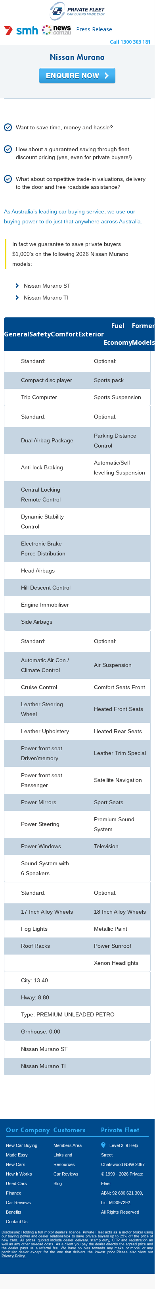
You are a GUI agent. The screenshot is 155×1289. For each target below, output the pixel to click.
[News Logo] (56, 32)
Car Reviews (18, 1202)
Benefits (13, 1212)
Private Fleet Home (77, 11)
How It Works (19, 1174)
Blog (58, 1183)
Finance (13, 1193)
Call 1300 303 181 (130, 41)
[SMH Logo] (22, 32)
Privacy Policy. (14, 1256)
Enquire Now (77, 76)
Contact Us (17, 1221)
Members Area (68, 1145)
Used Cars (16, 1183)
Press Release (94, 29)
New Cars (15, 1164)
